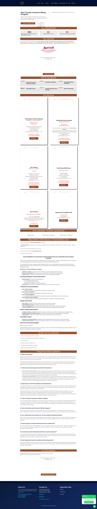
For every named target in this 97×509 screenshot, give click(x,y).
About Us (61, 489)
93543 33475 (41, 496)
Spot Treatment (34, 211)
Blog (69, 3)
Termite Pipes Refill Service (64, 168)
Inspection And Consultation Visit (63, 212)
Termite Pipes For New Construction (34, 119)
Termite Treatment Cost (63, 3)
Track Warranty (62, 491)
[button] (21, 50)
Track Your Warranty (54, 3)
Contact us (73, 3)
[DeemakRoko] (22, 3)
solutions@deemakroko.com (44, 499)
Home (39, 3)
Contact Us (62, 494)
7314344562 (41, 494)
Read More (41, 131)
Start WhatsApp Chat (89, 502)
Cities (42, 3)
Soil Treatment (34, 168)
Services (47, 3)
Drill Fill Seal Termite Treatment (64, 121)
